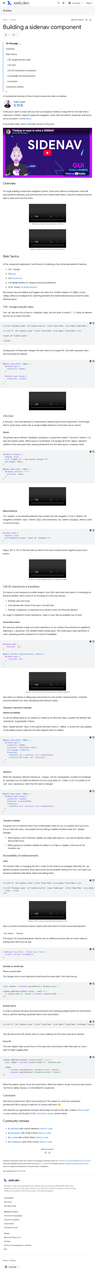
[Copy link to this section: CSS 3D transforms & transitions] (42, 586)
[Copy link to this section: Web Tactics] (21, 256)
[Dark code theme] (90, 323)
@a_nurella (13, 1137)
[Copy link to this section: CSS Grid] (15, 416)
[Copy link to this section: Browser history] (18, 1005)
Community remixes (45, 1113)
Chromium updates (11, 1220)
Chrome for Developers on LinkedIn (18, 1245)
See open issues (10, 1206)
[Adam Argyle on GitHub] (18, 106)
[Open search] (58, 2)
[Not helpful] (90, 20)
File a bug (7, 1202)
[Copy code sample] (93, 323)
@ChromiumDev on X (12, 1237)
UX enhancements (29, 287)
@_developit (13, 1128)
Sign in (89, 3)
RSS (5, 1249)
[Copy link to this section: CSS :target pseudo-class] (35, 307)
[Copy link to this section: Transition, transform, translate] (33, 707)
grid (14, 274)
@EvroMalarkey (15, 1142)
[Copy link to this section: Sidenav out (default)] (22, 712)
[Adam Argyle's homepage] (21, 106)
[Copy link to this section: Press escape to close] (23, 971)
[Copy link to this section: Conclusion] (17, 1095)
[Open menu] (3, 3)
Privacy (13, 1260)
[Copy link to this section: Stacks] (11, 432)
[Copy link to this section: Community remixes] (31, 1121)
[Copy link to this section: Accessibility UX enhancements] (40, 855)
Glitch (80, 1110)
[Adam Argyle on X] (14, 106)
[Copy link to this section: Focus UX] (13, 1041)
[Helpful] (86, 20)
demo (28, 118)
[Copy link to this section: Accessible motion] (22, 622)
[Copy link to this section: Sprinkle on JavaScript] (25, 966)
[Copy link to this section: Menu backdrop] (19, 511)
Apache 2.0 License (42, 1164)
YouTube (7, 1241)
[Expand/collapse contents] (20, 44)
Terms (5, 1260)
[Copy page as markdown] (14, 35)
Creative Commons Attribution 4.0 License (74, 1161)
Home (5, 20)
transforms (17, 278)
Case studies (9, 1223)
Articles (7, 10)
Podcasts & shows (11, 1227)
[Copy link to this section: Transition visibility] (22, 820)
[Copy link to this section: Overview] (18, 183)
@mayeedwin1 (14, 1133)
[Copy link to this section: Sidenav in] (13, 771)
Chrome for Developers (13, 1216)
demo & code (46, 1128)
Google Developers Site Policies (76, 1164)
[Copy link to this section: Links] (10, 861)
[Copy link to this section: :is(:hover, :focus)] (25, 933)
